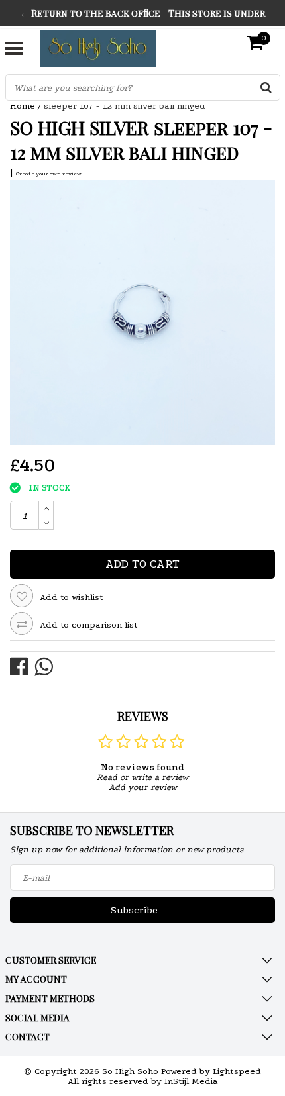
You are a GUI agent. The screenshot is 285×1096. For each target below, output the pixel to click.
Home (22, 106)
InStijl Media (191, 1081)
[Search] (266, 87)
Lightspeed (237, 1071)
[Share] (22, 666)
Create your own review (49, 173)
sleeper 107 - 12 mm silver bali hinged (124, 106)
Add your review (143, 787)
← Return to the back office (90, 13)
